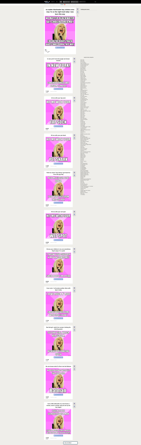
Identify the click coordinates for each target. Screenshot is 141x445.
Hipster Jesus (82, 116)
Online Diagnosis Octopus (84, 141)
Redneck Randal (83, 155)
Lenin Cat (81, 132)
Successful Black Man (84, 184)
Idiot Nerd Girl (82, 121)
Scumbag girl (82, 166)
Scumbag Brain (82, 165)
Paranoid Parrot (82, 145)
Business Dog (82, 74)
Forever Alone (82, 97)
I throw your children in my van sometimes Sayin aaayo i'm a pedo (58, 250)
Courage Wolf (82, 81)
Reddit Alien (82, 153)
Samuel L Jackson (83, 161)
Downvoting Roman (83, 88)
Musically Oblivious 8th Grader (85, 138)
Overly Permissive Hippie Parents (85, 144)
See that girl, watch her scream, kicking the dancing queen (58, 328)
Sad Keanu (82, 159)
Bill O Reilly (82, 72)
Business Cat (82, 73)
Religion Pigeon (82, 156)
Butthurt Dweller (82, 75)
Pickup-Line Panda (83, 149)
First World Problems (83, 96)
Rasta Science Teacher (84, 152)
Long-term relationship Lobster (85, 134)
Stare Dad (82, 181)
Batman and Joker (83, 70)
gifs (75, 4)
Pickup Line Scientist (83, 148)
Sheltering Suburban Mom (84, 174)
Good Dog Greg (82, 104)
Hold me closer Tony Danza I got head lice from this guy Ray (58, 173)
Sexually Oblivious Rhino (84, 171)
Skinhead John (82, 176)
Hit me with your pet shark (58, 135)
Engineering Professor (83, 90)
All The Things (82, 61)
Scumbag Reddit (83, 167)
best (57, 1)
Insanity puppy (82, 124)
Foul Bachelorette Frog (84, 99)
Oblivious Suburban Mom (84, 139)
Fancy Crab (82, 95)
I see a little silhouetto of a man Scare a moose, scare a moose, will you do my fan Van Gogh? (58, 405)
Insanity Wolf (82, 125)
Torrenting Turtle (83, 188)
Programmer (82, 150)
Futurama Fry (82, 101)
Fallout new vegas (83, 93)
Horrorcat (81, 120)
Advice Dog (82, 59)
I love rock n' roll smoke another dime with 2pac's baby (58, 289)
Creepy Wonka (82, 84)
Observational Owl (83, 140)
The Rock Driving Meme (84, 187)
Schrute (81, 162)
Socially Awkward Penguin (84, 179)
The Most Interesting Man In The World (86, 186)
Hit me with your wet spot (58, 212)
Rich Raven (82, 158)
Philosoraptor (82, 147)
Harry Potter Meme (83, 118)
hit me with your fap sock (58, 98)
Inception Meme (83, 123)
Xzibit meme (82, 193)
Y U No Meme (82, 194)
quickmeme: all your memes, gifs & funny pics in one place (47, 2)
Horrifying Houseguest (83, 119)
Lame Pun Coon (83, 131)
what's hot (53, 1)
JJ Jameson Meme (83, 127)
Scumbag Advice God (83, 164)
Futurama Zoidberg (83, 102)
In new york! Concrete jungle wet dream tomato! (58, 59)
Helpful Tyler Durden (83, 109)
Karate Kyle (82, 130)
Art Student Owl (82, 67)
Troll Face (82, 189)
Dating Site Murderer (83, 85)
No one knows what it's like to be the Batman (58, 366)
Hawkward (82, 108)
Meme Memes (82, 136)
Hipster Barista (82, 113)
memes (72, 4)
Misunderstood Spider (83, 137)
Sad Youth (82, 160)
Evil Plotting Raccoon (83, 92)
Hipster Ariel (82, 112)
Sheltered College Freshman (84, 172)
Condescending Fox (83, 79)
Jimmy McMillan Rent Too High (85, 126)
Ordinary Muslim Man (83, 143)
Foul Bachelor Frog (83, 98)
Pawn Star (82, 146)
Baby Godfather (82, 68)
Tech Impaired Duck (83, 185)
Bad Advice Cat (82, 69)
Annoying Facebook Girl (84, 65)
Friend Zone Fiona (83, 100)
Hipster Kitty (82, 117)
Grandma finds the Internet (84, 106)
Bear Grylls (82, 71)
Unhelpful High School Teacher (85, 190)
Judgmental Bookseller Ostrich (85, 129)
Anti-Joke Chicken (83, 66)
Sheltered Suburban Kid (84, 173)
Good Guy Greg (82, 105)
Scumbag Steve (83, 169)
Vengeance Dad (82, 191)
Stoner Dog (82, 182)
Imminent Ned (82, 122)
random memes (60, 2)
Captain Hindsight (83, 76)
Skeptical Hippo (82, 175)
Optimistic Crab (82, 142)
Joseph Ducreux (83, 128)
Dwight (81, 89)
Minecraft (81, 135)
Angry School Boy (83, 62)
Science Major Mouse (83, 163)
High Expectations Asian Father (85, 111)
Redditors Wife (82, 154)
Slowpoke (81, 177)
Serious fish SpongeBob (84, 170)
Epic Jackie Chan (83, 91)
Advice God (82, 60)
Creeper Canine (82, 83)
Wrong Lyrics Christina (84, 192)
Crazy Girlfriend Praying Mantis (85, 82)
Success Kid (82, 183)
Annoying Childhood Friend (84, 64)
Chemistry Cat (82, 77)
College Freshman (83, 78)
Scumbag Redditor (83, 168)
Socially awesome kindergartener (85, 178)
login (95, 1)
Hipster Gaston (82, 115)
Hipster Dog (82, 114)
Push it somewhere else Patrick (85, 151)
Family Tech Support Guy (84, 94)
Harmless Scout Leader (84, 107)
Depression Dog (82, 86)
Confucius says (82, 80)
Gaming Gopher (82, 103)
